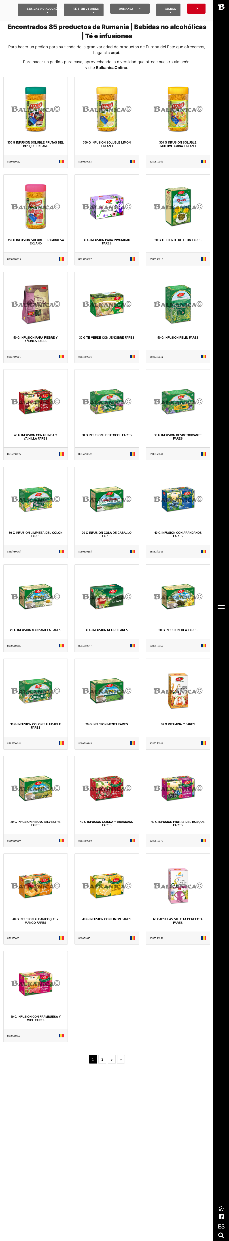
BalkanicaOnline (111, 67)
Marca (170, 8)
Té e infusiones (86, 8)
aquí (115, 52)
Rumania (126, 8)
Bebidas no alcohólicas (42, 8)
